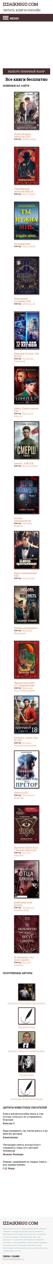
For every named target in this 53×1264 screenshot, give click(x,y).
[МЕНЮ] (5, 18)
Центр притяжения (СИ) (25, 574)
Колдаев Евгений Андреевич (25, 744)
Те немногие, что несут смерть (23, 958)
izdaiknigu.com (21, 6)
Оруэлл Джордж (22, 853)
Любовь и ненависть (26, 627)
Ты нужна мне (22, 243)
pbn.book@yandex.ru (13, 1259)
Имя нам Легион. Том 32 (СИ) (26, 354)
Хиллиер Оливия (23, 524)
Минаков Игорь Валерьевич (24, 689)
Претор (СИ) (21, 792)
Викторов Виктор (23, 414)
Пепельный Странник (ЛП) (22, 299)
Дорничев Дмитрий (23, 359)
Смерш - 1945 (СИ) (24, 463)
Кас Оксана (28, 578)
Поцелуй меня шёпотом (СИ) (22, 135)
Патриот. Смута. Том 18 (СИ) (26, 739)
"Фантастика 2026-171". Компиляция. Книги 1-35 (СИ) (24, 685)
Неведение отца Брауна (23, 903)
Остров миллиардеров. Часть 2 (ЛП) (23, 521)
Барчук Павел (30, 465)
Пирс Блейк (28, 246)
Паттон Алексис (22, 963)
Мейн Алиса (29, 139)
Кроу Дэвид (28, 193)
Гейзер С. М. (28, 303)
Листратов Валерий (24, 796)
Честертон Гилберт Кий (24, 908)
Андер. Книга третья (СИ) (26, 409)
